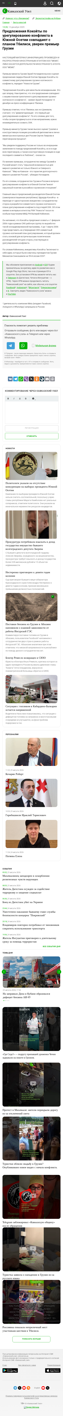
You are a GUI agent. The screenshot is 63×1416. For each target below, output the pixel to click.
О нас (4, 1365)
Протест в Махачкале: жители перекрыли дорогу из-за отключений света (30, 1111)
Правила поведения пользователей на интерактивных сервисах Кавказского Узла (31, 1397)
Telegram (12, 278)
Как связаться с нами (27, 1365)
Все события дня (52, 946)
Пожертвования (54, 1365)
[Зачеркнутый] (26, 398)
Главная (6, 22)
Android (38, 265)
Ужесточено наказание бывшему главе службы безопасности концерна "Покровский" (28, 913)
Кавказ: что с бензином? (17, 18)
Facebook (10, 287)
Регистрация (32, 428)
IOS (45, 265)
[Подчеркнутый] (20, 398)
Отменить (32, 436)
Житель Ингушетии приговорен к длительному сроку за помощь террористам (29, 939)
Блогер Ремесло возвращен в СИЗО (26, 657)
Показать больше (31, 1339)
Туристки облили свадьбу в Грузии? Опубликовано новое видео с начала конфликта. (29, 1165)
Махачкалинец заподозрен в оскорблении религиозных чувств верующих (26, 877)
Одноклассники (48, 287)
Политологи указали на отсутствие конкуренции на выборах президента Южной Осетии (31, 486)
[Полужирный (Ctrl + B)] (8, 398)
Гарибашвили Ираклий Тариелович (26, 815)
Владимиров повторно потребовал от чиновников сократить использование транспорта (30, 926)
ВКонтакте (34, 287)
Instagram (21, 287)
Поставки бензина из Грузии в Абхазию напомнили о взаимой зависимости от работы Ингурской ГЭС (28, 627)
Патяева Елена (14, 856)
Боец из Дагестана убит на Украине (22, 902)
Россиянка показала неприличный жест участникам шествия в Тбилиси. (24, 1328)
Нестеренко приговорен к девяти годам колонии (28, 573)
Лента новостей (19, 22)
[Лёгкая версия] (15, 3)
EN (9, 3)
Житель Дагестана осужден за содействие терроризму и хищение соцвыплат (26, 890)
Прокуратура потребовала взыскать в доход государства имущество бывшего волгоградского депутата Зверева (30, 545)
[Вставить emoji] (33, 398)
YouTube (12, 294)
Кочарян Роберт (14, 774)
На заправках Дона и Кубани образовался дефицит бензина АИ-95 (26, 995)
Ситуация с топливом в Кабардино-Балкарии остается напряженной (31, 707)
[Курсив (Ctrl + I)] (14, 398)
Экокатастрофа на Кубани (48, 18)
